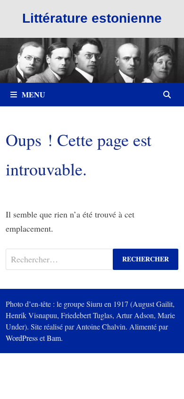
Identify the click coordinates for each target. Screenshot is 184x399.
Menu (33, 94)
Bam (54, 338)
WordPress (22, 338)
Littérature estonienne (92, 18)
